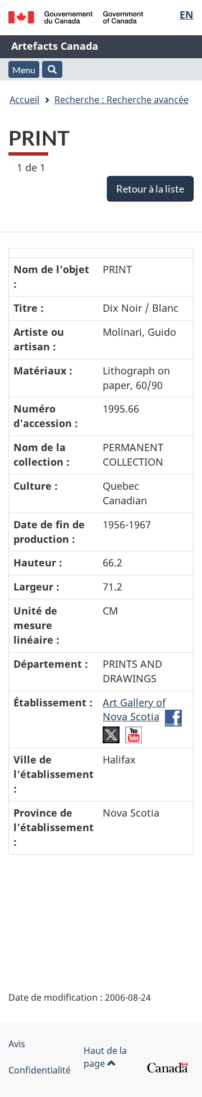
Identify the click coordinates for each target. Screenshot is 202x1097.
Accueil (24, 99)
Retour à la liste (150, 188)
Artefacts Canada (54, 46)
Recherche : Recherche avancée (121, 99)
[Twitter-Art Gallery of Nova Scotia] (111, 733)
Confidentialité (39, 1070)
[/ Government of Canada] (75, 17)
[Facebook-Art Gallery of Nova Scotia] (173, 717)
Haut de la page (105, 1057)
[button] (52, 69)
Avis (16, 1044)
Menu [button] (23, 69)
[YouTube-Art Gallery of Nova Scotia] (133, 733)
